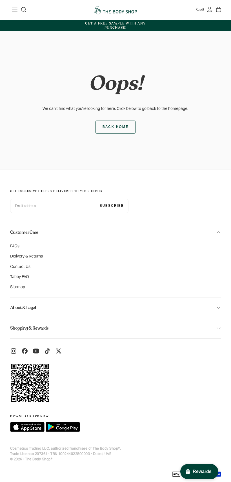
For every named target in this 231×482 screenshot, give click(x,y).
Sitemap (17, 286)
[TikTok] (47, 351)
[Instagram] (13, 351)
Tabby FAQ (19, 276)
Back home (116, 127)
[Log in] (209, 9)
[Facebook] (24, 351)
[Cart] (218, 9)
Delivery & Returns (26, 256)
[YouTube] (36, 351)
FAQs (14, 245)
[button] (14, 9)
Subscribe (112, 206)
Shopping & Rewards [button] (29, 328)
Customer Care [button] (24, 232)
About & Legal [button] (23, 308)
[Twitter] (58, 351)
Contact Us (20, 266)
